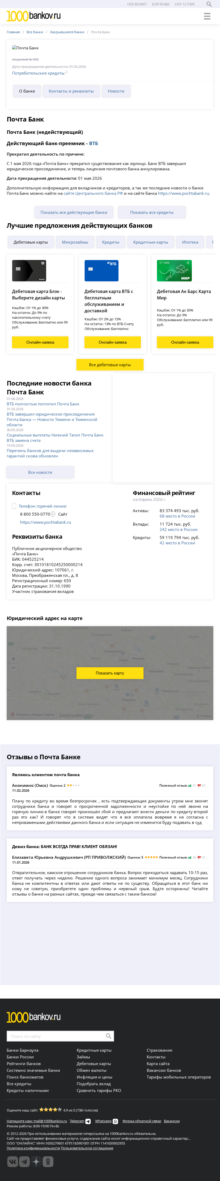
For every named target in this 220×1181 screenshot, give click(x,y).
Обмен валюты (92, 1070)
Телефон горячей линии (43, 506)
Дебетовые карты (31, 242)
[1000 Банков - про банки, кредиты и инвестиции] (36, 1161)
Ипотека (190, 242)
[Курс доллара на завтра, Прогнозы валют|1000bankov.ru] (24, 1161)
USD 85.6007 (137, 4)
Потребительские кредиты (38, 73)
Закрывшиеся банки (67, 32)
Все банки (35, 32)
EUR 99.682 (161, 4)
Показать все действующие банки (74, 212)
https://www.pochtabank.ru (183, 193)
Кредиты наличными (28, 1090)
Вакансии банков (164, 1070)
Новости (116, 91)
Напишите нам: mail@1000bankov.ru (37, 1120)
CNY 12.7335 (185, 4)
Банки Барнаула (22, 1050)
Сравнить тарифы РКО (99, 1090)
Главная (13, 32)
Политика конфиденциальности (33, 1148)
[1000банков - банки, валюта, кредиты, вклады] (48, 1161)
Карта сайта (158, 1063)
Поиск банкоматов (25, 1077)
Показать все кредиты (152, 212)
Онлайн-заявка (40, 342)
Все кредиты (19, 1083)
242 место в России (179, 529)
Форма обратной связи (142, 1120)
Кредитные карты (150, 242)
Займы (83, 1056)
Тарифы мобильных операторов (179, 1077)
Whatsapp (103, 1120)
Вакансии (172, 1120)
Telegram (77, 1120)
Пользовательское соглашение (87, 1148)
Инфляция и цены (94, 1077)
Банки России (20, 1056)
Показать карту (110, 673)
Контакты (156, 1056)
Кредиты (110, 242)
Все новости (40, 472)
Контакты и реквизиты (71, 91)
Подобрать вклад (94, 1083)
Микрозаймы (75, 242)
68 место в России (177, 516)
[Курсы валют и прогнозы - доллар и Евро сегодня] (12, 1161)
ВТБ (93, 143)
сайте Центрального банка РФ (93, 193)
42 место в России (177, 542)
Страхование (159, 1050)
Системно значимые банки (33, 1070)
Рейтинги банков (24, 1063)
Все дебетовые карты (110, 364)
